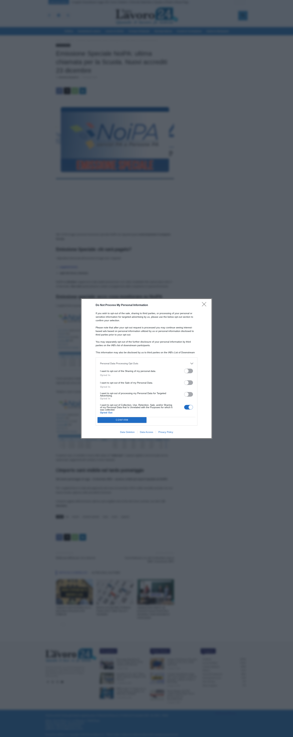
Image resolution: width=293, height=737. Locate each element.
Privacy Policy (165, 432)
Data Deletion (127, 432)
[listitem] (146, 363)
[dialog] (146, 368)
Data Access (146, 432)
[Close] (205, 305)
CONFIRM (122, 420)
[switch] (188, 371)
